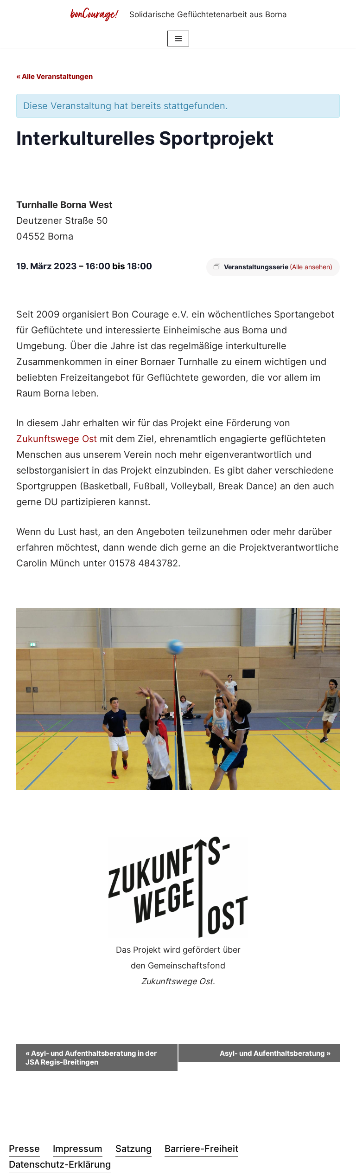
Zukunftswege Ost (56, 438)
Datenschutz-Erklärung (60, 1164)
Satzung (133, 1148)
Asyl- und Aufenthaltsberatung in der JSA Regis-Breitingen (91, 1057)
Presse (24, 1148)
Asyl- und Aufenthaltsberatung (275, 1053)
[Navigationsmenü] (178, 38)
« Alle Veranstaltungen (54, 76)
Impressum (77, 1148)
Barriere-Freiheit (201, 1148)
